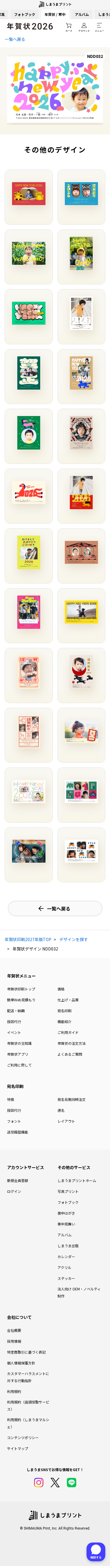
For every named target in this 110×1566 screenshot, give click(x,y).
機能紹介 (64, 1021)
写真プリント (68, 1191)
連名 (61, 1110)
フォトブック (24, 14)
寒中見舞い (66, 1223)
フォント (14, 1121)
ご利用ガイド (68, 1032)
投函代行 (14, 1021)
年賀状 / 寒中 (55, 14)
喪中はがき (66, 1212)
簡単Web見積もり (21, 999)
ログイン (14, 1191)
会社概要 (14, 1330)
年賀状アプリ (17, 1054)
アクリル (64, 1267)
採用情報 (14, 1341)
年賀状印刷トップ (21, 988)
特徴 (10, 1099)
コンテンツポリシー (23, 1437)
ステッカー (66, 1278)
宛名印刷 (64, 1010)
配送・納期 (16, 1010)
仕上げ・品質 (68, 999)
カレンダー (66, 1256)
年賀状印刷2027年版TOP (28, 939)
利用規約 (14, 1391)
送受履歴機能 (17, 1131)
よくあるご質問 (69, 1054)
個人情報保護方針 (21, 1362)
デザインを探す (73, 939)
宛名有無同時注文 (71, 1099)
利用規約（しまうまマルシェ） (28, 1423)
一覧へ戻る (15, 39)
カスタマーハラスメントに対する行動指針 (28, 1377)
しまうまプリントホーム (76, 1180)
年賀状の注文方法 (71, 1043)
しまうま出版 (68, 1245)
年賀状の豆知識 (19, 1043)
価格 (61, 988)
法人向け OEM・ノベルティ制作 (79, 1292)
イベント (14, 1032)
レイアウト (66, 1121)
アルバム (82, 14)
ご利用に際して (19, 1064)
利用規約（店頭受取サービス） (28, 1405)
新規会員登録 (17, 1180)
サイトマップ (17, 1448)
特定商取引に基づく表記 (26, 1351)
